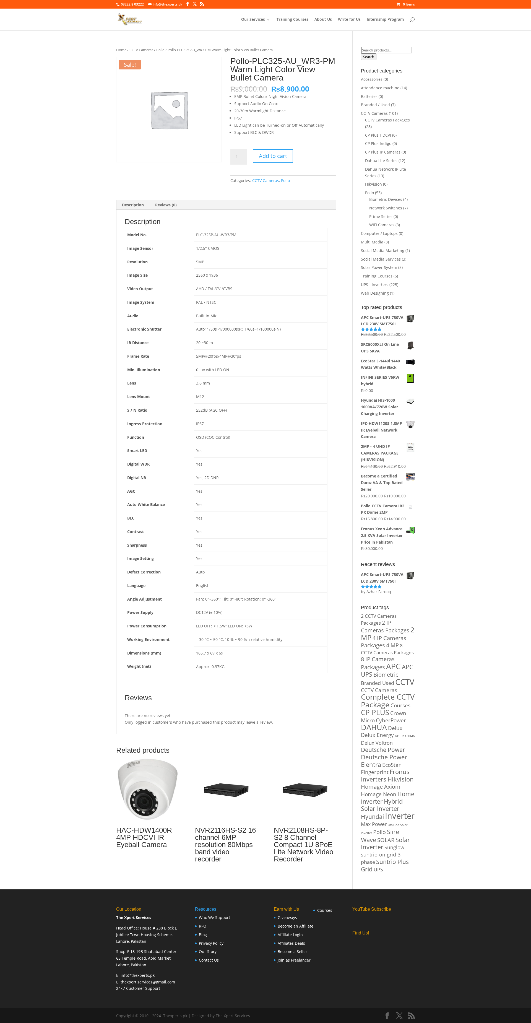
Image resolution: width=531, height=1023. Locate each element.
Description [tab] (133, 204)
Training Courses (292, 19)
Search (368, 56)
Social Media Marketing (382, 250)
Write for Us (349, 19)
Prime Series (380, 216)
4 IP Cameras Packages (383, 641)
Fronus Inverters (385, 775)
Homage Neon (378, 794)
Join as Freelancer (294, 960)
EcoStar (391, 764)
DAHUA (374, 727)
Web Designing (375, 293)
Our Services (253, 19)
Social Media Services (381, 259)
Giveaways (287, 917)
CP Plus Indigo (378, 143)
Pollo (160, 49)
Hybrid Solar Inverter (382, 805)
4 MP (392, 645)
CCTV (404, 681)
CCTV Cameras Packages (387, 120)
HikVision (373, 184)
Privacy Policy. (212, 943)
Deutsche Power (383, 750)
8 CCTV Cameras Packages (387, 649)
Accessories (371, 79)
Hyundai (372, 817)
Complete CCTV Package (388, 701)
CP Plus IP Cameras (382, 152)
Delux (395, 728)
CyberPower (391, 720)
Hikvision (400, 779)
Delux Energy (377, 735)
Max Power (374, 824)
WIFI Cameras (381, 224)
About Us (323, 19)
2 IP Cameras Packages (385, 626)
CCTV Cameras (141, 49)
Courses (400, 705)
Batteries (369, 96)
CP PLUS (375, 712)
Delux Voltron (377, 742)
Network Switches (385, 208)
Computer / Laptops (379, 233)
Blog (203, 934)
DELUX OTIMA (405, 736)
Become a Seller (292, 951)
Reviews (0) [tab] (166, 204)
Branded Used (377, 682)
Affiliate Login (290, 934)
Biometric (385, 674)
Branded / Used (375, 104)
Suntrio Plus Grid (385, 865)
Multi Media (372, 242)
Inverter (400, 815)
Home (121, 49)
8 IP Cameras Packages (378, 663)
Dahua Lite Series (381, 160)
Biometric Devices (385, 199)
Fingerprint (375, 772)
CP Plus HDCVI (378, 135)
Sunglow (394, 847)
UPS (378, 869)
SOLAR (385, 840)
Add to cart (273, 156)
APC (393, 666)
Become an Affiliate (295, 926)
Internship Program (385, 19)
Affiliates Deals (291, 943)
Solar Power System (379, 267)
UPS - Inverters (374, 284)
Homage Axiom (380, 786)
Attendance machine (380, 87)
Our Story (208, 951)
